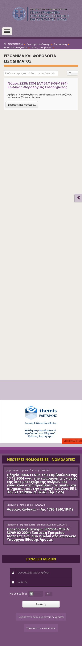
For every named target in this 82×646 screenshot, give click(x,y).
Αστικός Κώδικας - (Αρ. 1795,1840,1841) (40, 509)
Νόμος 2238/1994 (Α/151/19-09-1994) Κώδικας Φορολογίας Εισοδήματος (37, 85)
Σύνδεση (41, 604)
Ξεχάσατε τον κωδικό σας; (41, 628)
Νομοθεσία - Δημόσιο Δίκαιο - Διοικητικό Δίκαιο (30, 524)
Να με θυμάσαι (18, 593)
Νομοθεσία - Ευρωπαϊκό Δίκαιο (22, 470)
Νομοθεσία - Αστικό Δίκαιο (20, 504)
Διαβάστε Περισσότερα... (22, 104)
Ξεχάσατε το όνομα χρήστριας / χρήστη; (41, 617)
